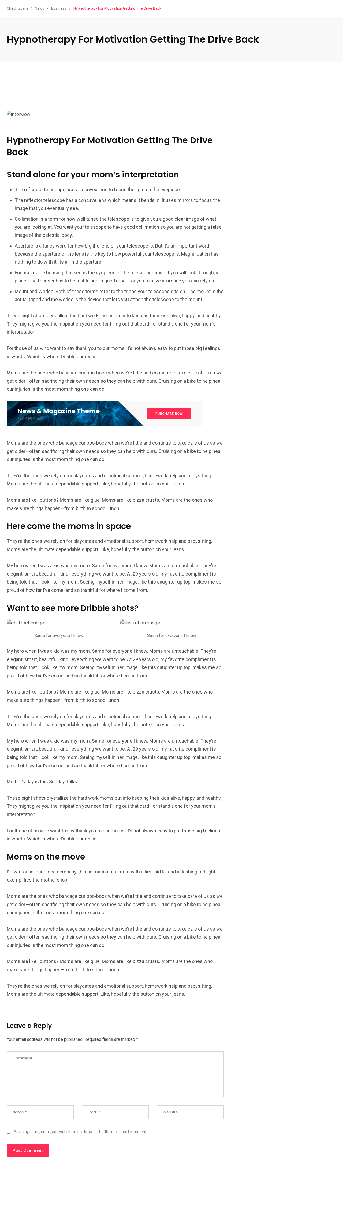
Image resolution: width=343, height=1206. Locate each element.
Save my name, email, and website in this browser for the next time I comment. (80, 1132)
